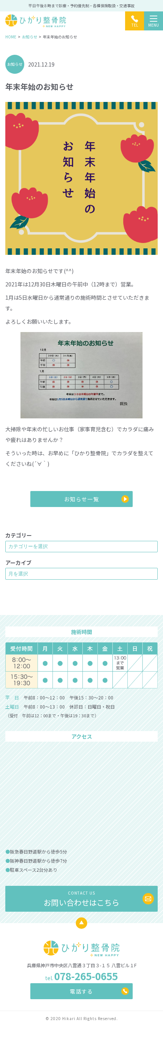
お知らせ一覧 (81, 499)
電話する (81, 991)
